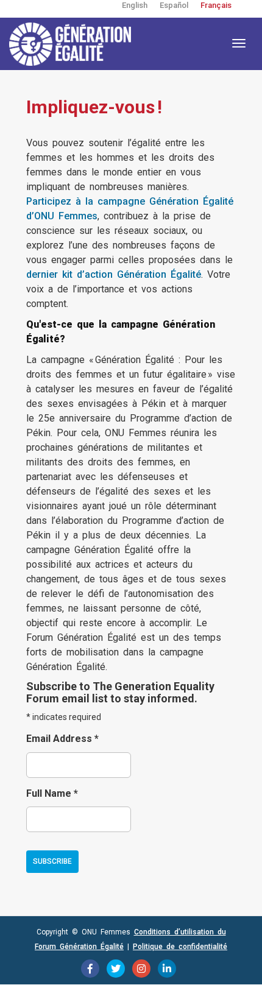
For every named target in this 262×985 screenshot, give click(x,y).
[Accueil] (70, 44)
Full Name (52, 793)
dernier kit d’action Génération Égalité (113, 274)
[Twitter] (116, 968)
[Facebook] (90, 968)
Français (216, 5)
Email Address (62, 738)
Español (174, 5)
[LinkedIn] (167, 968)
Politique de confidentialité (180, 946)
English (134, 5)
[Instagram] (141, 968)
